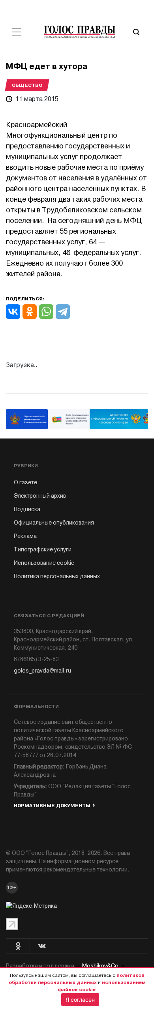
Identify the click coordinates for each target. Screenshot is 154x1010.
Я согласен (80, 999)
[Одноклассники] (30, 311)
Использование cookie (44, 563)
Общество (27, 85)
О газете (25, 482)
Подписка (27, 509)
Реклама (25, 536)
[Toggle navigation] (16, 31)
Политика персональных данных (57, 576)
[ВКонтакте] (13, 311)
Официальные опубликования (54, 522)
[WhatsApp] (46, 311)
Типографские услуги (42, 549)
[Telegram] (63, 311)
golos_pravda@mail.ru (42, 670)
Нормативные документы (52, 805)
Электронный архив (40, 496)
